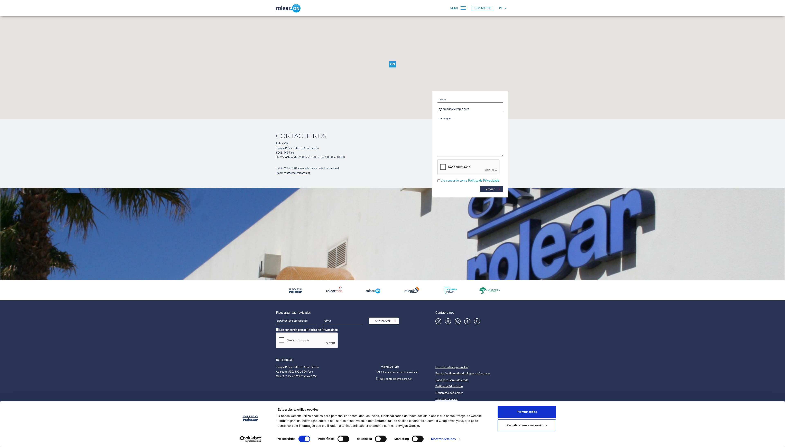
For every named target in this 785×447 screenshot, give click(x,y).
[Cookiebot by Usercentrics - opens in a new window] (250, 439)
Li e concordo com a (470, 180)
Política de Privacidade (483, 180)
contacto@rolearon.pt (399, 378)
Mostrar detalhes (443, 439)
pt (501, 8)
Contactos (483, 8)
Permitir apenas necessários (527, 425)
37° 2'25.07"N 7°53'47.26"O (299, 376)
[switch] (343, 439)
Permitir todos (527, 411)
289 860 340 (390, 367)
